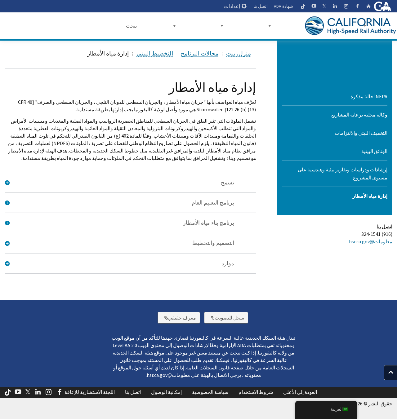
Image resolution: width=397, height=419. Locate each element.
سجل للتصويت (224, 317)
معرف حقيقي (177, 317)
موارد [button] (227, 263)
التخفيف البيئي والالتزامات (361, 133)
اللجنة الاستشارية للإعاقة (90, 392)
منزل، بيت (238, 53)
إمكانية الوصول (166, 392)
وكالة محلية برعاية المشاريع (359, 115)
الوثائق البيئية (374, 151)
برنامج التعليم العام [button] (213, 202)
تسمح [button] (227, 182)
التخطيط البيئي (154, 53)
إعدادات (232, 6)
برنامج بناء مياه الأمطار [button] (208, 222)
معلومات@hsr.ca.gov (370, 241)
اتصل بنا (260, 6)
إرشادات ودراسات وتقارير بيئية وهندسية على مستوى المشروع (342, 173)
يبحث (131, 26)
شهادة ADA (283, 6)
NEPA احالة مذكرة (368, 96)
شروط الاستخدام (256, 392)
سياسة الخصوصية (210, 392)
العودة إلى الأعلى (300, 392)
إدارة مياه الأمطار (370, 196)
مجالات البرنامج (199, 53)
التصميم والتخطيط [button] (213, 243)
